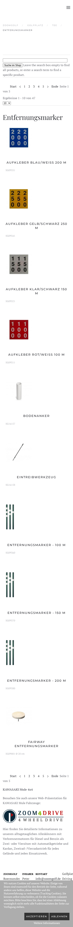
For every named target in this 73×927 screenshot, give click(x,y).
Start (13, 86)
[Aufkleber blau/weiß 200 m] (19, 137)
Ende (54, 86)
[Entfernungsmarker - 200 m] (10, 652)
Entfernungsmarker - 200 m (36, 680)
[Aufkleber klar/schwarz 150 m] (19, 264)
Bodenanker (36, 416)
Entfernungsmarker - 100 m (36, 545)
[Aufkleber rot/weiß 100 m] (19, 329)
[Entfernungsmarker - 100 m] (10, 516)
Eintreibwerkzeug (36, 477)
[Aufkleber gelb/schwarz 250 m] (19, 198)
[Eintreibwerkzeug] (19, 452)
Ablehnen (59, 916)
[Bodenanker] (19, 391)
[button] (68, 7)
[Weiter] (47, 86)
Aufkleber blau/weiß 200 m (36, 162)
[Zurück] (20, 86)
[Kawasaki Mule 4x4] (33, 815)
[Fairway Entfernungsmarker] (19, 717)
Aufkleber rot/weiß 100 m (36, 354)
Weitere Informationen (47, 923)
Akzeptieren (36, 916)
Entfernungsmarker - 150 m (36, 613)
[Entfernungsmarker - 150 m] (10, 584)
